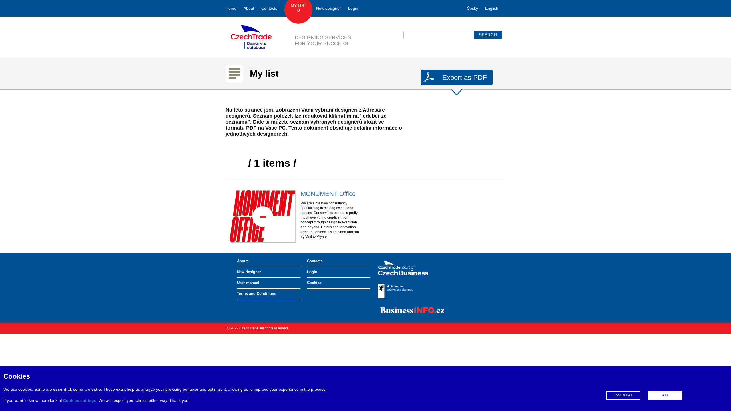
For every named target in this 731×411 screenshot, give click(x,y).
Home (231, 8)
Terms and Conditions (256, 294)
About (249, 8)
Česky (472, 8)
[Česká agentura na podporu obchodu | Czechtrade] (407, 268)
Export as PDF (464, 77)
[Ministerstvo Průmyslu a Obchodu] (399, 291)
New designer (328, 8)
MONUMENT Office (328, 193)
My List (298, 8)
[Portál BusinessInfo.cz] (412, 310)
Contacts (269, 8)
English (491, 8)
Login (353, 8)
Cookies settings (79, 400)
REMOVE (262, 216)
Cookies (314, 283)
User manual (248, 283)
